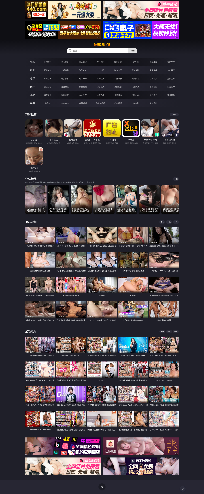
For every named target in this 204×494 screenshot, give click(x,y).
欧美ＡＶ (83, 70)
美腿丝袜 (118, 87)
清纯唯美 (136, 87)
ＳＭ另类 (171, 70)
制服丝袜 (118, 78)
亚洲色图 (65, 87)
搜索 (133, 50)
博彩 (32, 62)
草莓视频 (83, 103)
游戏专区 (100, 62)
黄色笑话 (153, 95)
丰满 (162, 331)
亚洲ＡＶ (47, 70)
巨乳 (169, 222)
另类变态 (171, 78)
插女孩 (47, 103)
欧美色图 (83, 87)
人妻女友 (83, 95)
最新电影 (31, 331)
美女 (162, 222)
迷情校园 (118, 95)
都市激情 (47, 95)
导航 (32, 103)
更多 (176, 222)
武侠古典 (100, 95)
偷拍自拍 (65, 78)
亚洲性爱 (47, 78)
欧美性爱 (100, 78)
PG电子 (47, 62)
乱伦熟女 (153, 78)
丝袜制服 (136, 70)
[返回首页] (183, 489)
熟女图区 (153, 87)
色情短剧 (153, 103)
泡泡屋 (136, 103)
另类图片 (171, 87)
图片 (32, 86)
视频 (32, 70)
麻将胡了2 (118, 62)
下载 (176, 179)
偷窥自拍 (47, 87)
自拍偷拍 (65, 70)
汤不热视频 (100, 103)
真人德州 (65, 62)
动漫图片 (100, 87)
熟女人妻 (118, 70)
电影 (32, 78)
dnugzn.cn (102, 44)
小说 (32, 95)
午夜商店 (65, 103)
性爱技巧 (171, 95)
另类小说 (136, 95)
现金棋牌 (153, 62)
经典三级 (136, 78)
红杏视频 (118, 103)
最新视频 (31, 222)
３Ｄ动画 (100, 70)
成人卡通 (83, 78)
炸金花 (136, 62)
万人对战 (83, 62)
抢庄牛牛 (171, 62)
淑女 (169, 331)
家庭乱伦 (65, 95)
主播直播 (153, 70)
